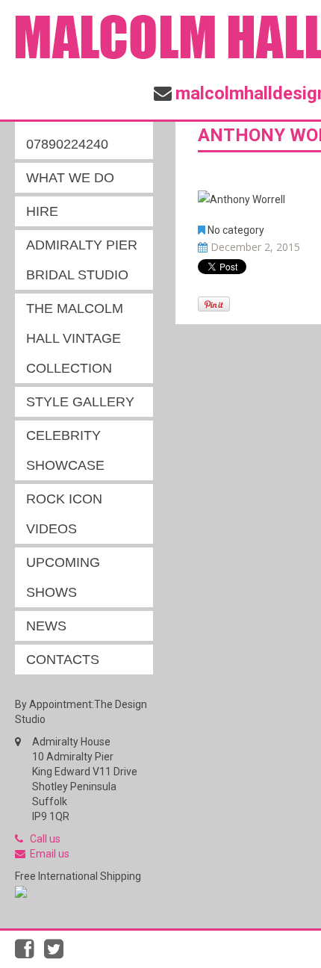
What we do (70, 177)
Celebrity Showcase (65, 450)
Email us (49, 854)
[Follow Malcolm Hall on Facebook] (29, 953)
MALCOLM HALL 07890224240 (78, 129)
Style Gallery (80, 401)
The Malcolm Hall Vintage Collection (74, 338)
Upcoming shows (63, 577)
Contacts (62, 659)
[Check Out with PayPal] (21, 891)
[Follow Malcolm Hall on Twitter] (57, 953)
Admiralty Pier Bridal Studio (81, 260)
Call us (45, 839)
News (46, 625)
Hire (42, 211)
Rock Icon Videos (64, 513)
